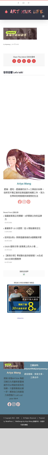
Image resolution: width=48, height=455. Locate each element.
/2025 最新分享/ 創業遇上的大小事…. (21, 246)
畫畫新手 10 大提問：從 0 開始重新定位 (22, 228)
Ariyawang (7, 44)
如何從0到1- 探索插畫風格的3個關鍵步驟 (23, 237)
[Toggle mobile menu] (43, 16)
